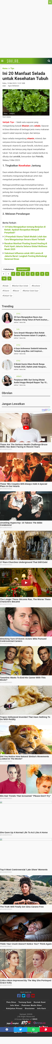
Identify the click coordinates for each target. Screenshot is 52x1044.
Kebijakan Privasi (14, 1008)
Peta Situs (11, 1002)
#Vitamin (6, 290)
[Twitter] (23, 996)
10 (4, 278)
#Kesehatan (36, 285)
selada (37, 126)
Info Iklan (14, 1005)
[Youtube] (33, 996)
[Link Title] (3, 61)
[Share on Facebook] (7, 1029)
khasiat (25, 126)
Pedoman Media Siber (32, 1005)
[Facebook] (19, 996)
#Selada (5, 285)
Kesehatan (25, 165)
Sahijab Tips (8, 122)
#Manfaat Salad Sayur (30, 290)
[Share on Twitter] (20, 1029)
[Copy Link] (46, 1029)
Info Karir (41, 1008)
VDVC (34, 1019)
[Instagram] (28, 996)
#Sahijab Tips (7, 295)
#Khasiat (16, 290)
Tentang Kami (25, 1002)
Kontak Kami (40, 1002)
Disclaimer (30, 1008)
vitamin (30, 138)
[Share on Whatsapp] (33, 1029)
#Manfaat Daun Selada (20, 285)
